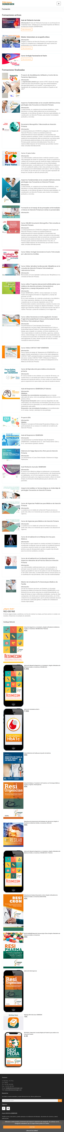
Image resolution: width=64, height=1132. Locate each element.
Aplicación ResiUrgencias (30, 971)
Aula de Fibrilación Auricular (30, 20)
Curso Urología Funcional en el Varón (34, 56)
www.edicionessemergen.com (13, 1090)
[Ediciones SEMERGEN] (8, 3)
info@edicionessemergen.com (14, 1088)
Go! (60, 1100)
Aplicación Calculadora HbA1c (31, 709)
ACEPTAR (32, 1127)
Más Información (26, 29)
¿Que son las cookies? (32, 1130)
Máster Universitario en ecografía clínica (35, 37)
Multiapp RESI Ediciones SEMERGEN (33, 1014)
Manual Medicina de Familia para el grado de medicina (37, 753)
